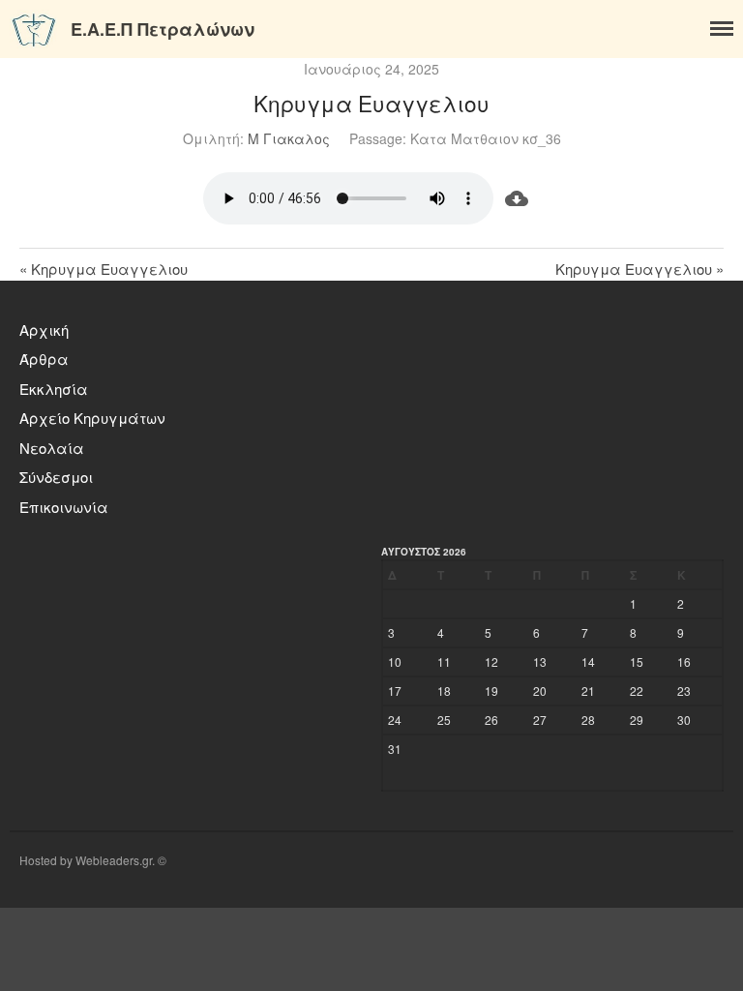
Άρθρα (44, 358)
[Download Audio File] (517, 198)
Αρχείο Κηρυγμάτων (92, 417)
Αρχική (44, 329)
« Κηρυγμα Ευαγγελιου (103, 268)
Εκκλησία (53, 388)
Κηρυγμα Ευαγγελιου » (639, 268)
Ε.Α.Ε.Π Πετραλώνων (162, 29)
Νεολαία (51, 447)
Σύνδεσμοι (56, 476)
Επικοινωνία (63, 506)
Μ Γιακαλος (289, 138)
